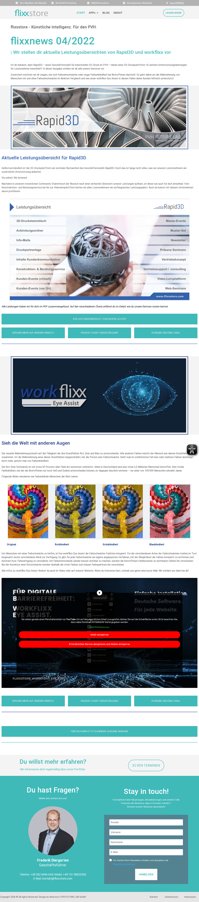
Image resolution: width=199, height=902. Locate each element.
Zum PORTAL (177, 3)
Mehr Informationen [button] (99, 627)
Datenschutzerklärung (124, 864)
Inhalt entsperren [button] (99, 634)
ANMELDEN (146, 874)
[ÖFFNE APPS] (97, 13)
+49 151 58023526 (74, 874)
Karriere (154, 896)
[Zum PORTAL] (167, 3)
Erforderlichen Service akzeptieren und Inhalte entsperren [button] (99, 644)
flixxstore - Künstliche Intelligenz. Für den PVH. (54, 27)
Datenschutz (171, 896)
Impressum (190, 896)
